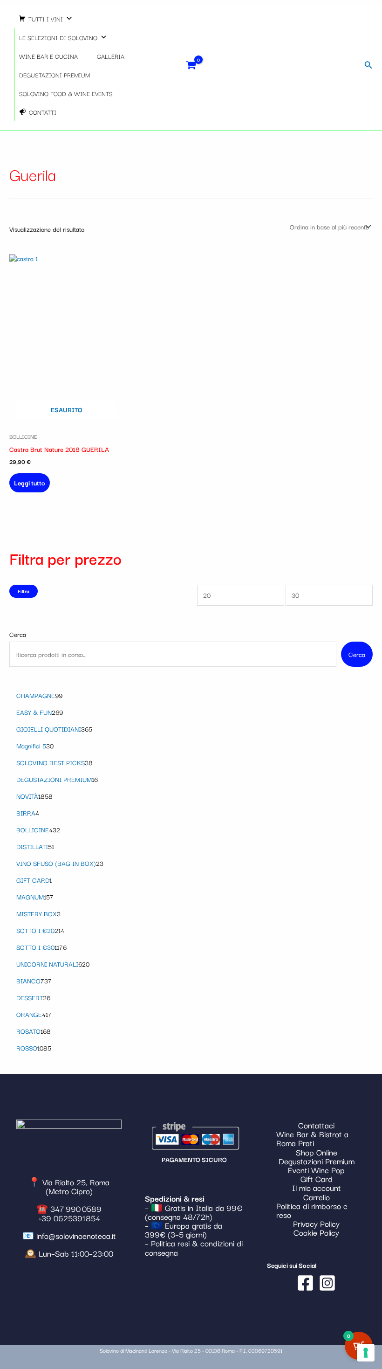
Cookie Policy (316, 1232)
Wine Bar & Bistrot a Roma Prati (312, 1138)
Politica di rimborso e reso (312, 1210)
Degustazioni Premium (317, 1160)
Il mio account (316, 1187)
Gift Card (316, 1178)
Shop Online (316, 1152)
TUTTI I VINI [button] (45, 18)
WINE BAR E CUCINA (48, 56)
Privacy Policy (316, 1223)
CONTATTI (42, 112)
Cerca (17, 634)
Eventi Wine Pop (316, 1169)
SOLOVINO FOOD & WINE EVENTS (66, 93)
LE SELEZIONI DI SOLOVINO (58, 37)
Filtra (23, 591)
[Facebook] (305, 1283)
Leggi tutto (29, 482)
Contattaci (316, 1124)
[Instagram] (327, 1283)
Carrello (316, 1196)
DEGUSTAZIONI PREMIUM (54, 74)
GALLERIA (110, 56)
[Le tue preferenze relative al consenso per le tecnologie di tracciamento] (366, 1353)
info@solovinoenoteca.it (76, 1235)
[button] (368, 65)
